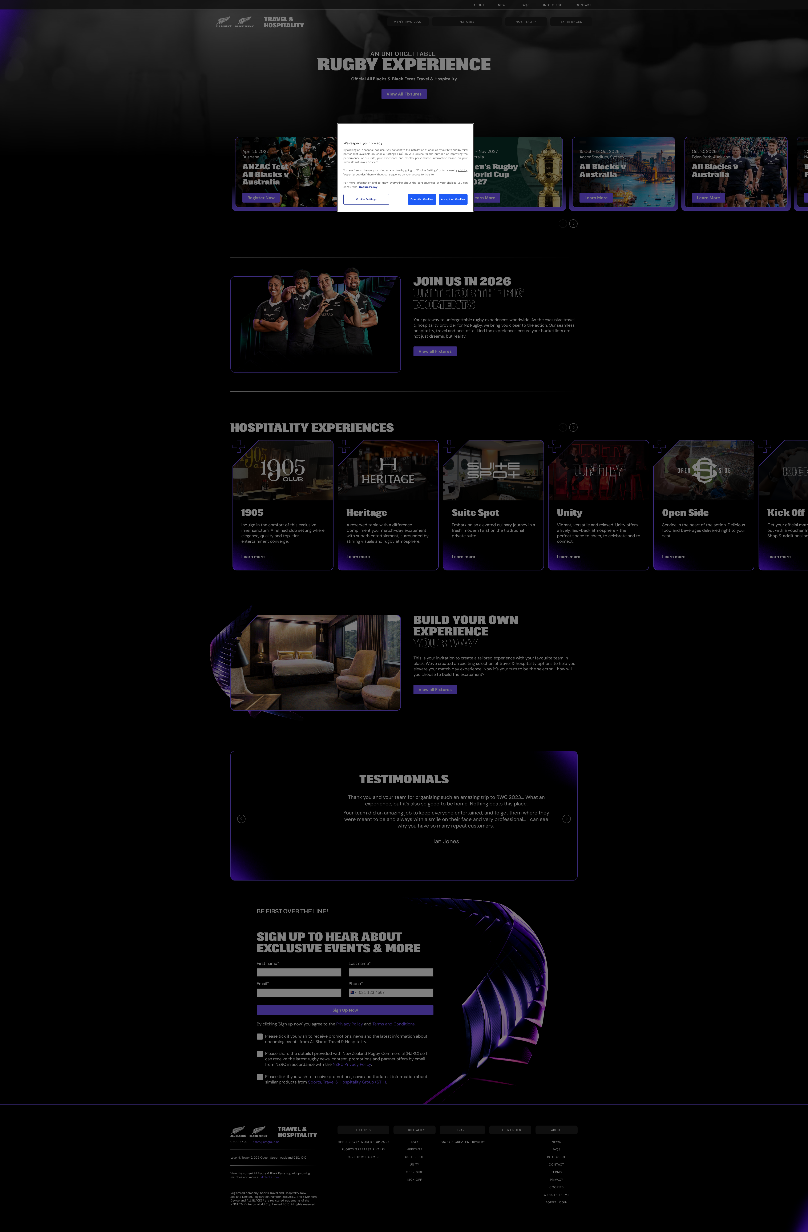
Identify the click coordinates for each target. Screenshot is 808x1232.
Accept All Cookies (453, 199)
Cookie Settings (366, 199)
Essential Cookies (422, 199)
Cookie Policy (368, 187)
